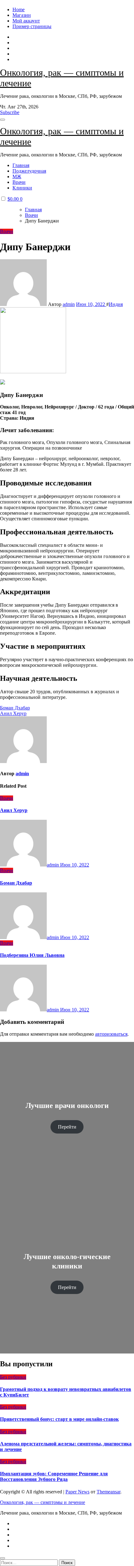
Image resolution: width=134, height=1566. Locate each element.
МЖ (16, 176)
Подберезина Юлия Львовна (32, 955)
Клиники (22, 187)
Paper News (77, 1491)
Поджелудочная (29, 171)
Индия (116, 304)
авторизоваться (111, 1034)
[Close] (2, 1558)
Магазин (21, 15)
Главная (20, 165)
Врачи (19, 182)
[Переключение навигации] (2, 120)
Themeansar (108, 1491)
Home (18, 9)
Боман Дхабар (16, 883)
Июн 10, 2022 (74, 864)
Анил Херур (13, 810)
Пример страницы (31, 26)
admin (69, 304)
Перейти (67, 1126)
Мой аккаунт (26, 20)
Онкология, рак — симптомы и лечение (42, 1502)
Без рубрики (13, 1377)
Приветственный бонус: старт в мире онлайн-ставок (59, 1419)
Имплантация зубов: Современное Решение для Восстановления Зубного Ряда (54, 1476)
